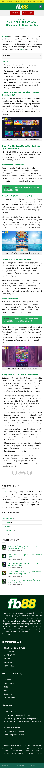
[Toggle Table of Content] (38, 55)
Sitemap (21, 735)
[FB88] (22, 6)
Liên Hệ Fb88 (9, 666)
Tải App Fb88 (9, 652)
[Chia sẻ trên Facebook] (16, 473)
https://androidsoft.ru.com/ (21, 715)
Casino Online (7, 519)
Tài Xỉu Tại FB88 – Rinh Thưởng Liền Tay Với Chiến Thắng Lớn (25, 581)
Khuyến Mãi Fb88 (10, 662)
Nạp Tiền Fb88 (9, 655)
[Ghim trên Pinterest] (27, 473)
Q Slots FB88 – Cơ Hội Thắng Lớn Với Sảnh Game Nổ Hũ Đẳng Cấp (24, 573)
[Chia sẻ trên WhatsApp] (12, 473)
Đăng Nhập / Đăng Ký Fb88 (14, 648)
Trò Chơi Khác (7, 530)
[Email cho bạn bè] (24, 473)
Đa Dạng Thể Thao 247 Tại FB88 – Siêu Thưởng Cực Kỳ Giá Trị (23, 547)
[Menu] (40, 6)
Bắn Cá (6, 690)
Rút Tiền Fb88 (9, 659)
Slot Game (6, 522)
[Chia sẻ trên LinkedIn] (31, 473)
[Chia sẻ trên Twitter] (20, 473)
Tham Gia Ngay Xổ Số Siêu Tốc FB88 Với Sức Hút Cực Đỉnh (23, 564)
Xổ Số (4, 534)
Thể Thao (5, 526)
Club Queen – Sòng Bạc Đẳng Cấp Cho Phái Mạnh (25, 556)
